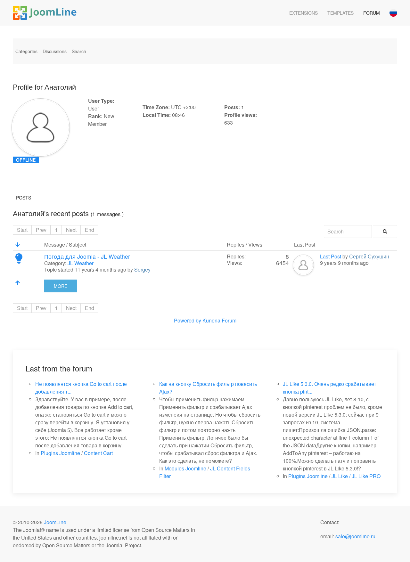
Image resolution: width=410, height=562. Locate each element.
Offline (26, 160)
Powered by (187, 320)
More (60, 286)
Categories (26, 51)
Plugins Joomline (60, 453)
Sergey (142, 269)
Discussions (55, 51)
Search (79, 51)
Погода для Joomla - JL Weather (87, 256)
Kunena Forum (219, 320)
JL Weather (81, 263)
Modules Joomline (185, 468)
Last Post (330, 256)
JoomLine (55, 522)
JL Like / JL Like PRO (356, 476)
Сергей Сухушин (369, 256)
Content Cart (98, 453)
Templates (340, 13)
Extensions (303, 13)
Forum (371, 13)
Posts (23, 197)
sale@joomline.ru (355, 536)
